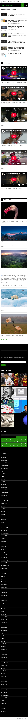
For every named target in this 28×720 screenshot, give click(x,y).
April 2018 (3, 611)
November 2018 (4, 592)
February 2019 (4, 584)
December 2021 (4, 492)
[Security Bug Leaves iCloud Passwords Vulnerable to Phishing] (20, 393)
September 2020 (5, 533)
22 (17, 443)
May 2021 (3, 511)
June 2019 (3, 573)
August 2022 (4, 471)
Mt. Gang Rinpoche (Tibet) (7, 245)
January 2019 (4, 587)
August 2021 (4, 503)
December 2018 (4, 589)
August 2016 (4, 665)
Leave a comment (9, 17)
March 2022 (3, 484)
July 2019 (3, 571)
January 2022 (4, 490)
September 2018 (5, 598)
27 (10, 445)
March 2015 (3, 711)
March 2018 (3, 614)
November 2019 (4, 560)
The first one (4, 285)
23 (21, 443)
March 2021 (3, 517)
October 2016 (4, 660)
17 (25, 441)
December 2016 (4, 654)
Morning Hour (4, 270)
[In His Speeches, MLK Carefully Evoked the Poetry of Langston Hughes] (7, 393)
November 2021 (4, 495)
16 (21, 441)
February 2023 (4, 460)
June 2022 (3, 476)
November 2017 (4, 625)
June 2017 (3, 638)
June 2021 (3, 508)
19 (6, 443)
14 (14, 441)
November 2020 (4, 527)
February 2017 (4, 649)
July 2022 (3, 473)
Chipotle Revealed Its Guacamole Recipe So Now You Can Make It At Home (17, 35)
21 (14, 443)
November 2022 (4, 465)
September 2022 (5, 468)
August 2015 (4, 697)
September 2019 (5, 565)
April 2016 (3, 676)
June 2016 (3, 670)
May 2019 (3, 576)
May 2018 (3, 608)
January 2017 (4, 652)
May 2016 (3, 673)
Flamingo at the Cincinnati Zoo (8, 221)
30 (21, 445)
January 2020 (4, 554)
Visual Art (7, 199)
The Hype (7, 63)
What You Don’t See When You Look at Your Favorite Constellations (16, 28)
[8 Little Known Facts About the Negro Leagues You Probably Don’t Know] (7, 420)
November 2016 (4, 657)
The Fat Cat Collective (7, 5)
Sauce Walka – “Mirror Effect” (8, 167)
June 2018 (3, 606)
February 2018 (4, 616)
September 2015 (5, 695)
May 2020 (3, 544)
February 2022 (4, 487)
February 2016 (4, 681)
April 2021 (3, 514)
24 (25, 443)
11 (2, 441)
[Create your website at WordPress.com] (14, 1)
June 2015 (3, 703)
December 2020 (4, 525)
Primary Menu (26, 5)
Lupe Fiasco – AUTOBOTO (6, 82)
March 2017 (3, 646)
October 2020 (4, 530)
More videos (4, 194)
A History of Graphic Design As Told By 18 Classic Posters (17, 21)
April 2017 (3, 643)
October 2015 (4, 692)
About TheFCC (4, 351)
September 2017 (5, 630)
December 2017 (4, 622)
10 (25, 439)
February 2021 (4, 519)
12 (6, 441)
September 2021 (5, 500)
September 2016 (5, 662)
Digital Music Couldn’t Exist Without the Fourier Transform (16, 41)
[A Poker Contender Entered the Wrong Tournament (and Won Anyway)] (7, 406)
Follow (3, 365)
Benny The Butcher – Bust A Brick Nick (10, 102)
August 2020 (4, 535)
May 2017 (3, 641)
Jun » (26, 448)
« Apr (2, 448)
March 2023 (3, 457)
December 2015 (4, 687)
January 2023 (4, 462)
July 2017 (3, 635)
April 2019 (3, 579)
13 (10, 441)
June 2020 (3, 541)
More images (4, 339)
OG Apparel (3, 349)
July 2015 (3, 700)
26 (6, 445)
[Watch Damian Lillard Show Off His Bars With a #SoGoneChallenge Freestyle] (7, 379)
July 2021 (3, 506)
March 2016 (3, 679)
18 (2, 443)
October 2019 (4, 562)
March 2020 (3, 549)
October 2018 (4, 595)
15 (17, 441)
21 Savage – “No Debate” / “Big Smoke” (9, 188)
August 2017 (4, 633)
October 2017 (4, 627)
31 (25, 445)
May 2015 (3, 706)
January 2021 (4, 522)
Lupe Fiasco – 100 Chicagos (7, 145)
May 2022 (3, 479)
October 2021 (4, 498)
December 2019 (4, 557)
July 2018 (3, 603)
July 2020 (3, 538)
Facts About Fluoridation (14, 53)
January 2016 (4, 684)
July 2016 (3, 668)
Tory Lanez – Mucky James (7, 124)
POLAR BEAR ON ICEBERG (6, 309)
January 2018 (4, 619)
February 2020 (4, 552)
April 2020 (3, 546)
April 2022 (3, 481)
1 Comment (15, 55)
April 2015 (3, 708)
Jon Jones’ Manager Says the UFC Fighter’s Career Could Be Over (16, 48)
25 (2, 445)
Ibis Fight (3, 335)
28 (14, 445)
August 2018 (4, 600)
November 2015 (4, 689)
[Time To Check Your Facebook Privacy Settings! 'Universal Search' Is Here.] (20, 406)
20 (10, 443)
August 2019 (4, 568)
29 (17, 445)
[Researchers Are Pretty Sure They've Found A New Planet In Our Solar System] (20, 420)
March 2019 (3, 581)
